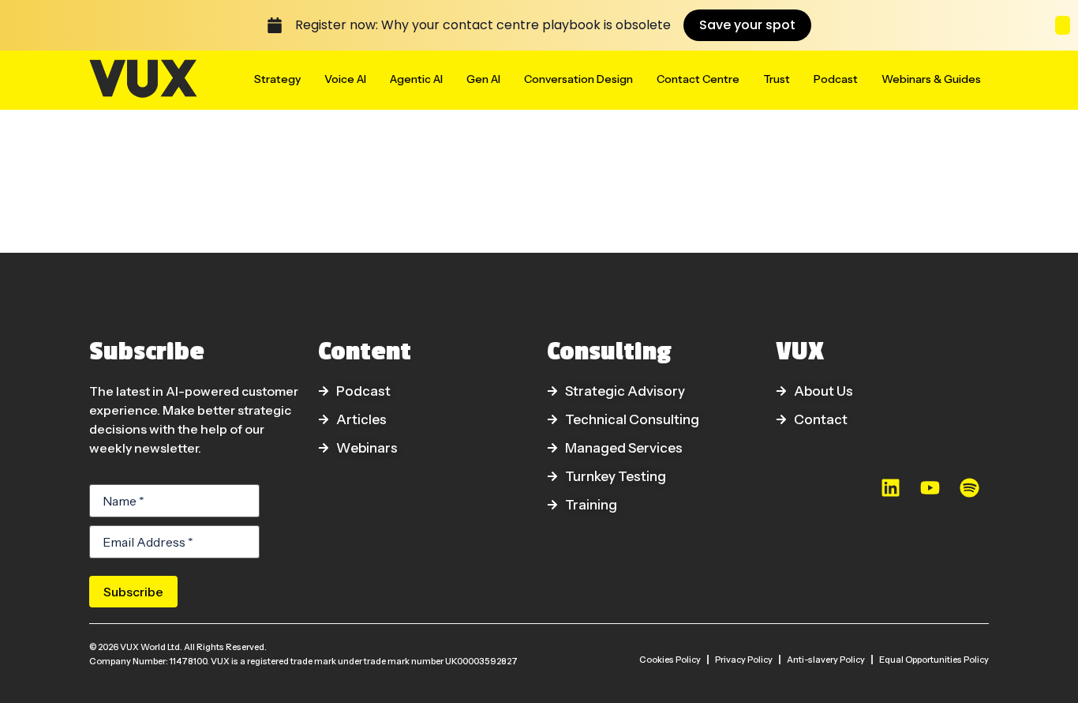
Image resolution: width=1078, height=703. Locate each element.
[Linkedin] (890, 488)
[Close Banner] (1062, 25)
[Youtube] (929, 488)
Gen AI (483, 79)
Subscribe (133, 592)
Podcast (836, 79)
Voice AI (345, 79)
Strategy (277, 79)
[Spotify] (969, 488)
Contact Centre (698, 79)
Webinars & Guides (931, 79)
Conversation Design (578, 79)
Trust (776, 79)
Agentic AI (416, 79)
